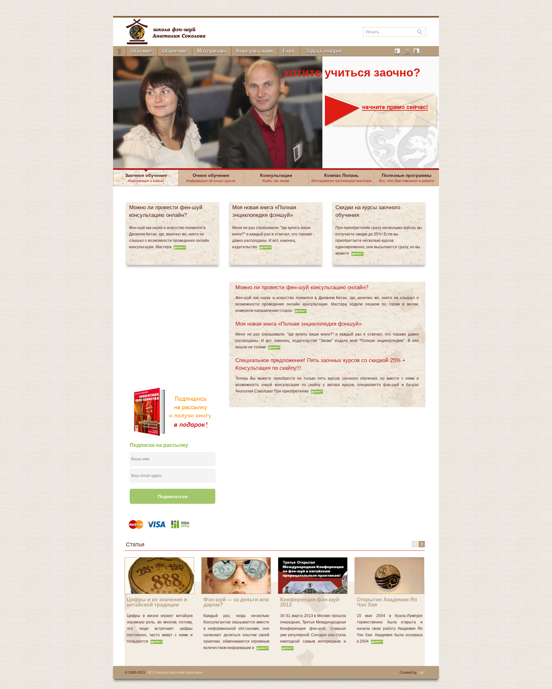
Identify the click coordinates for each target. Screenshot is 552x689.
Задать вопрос (324, 51)
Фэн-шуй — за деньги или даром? (236, 602)
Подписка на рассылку (159, 445)
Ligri (421, 672)
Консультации (254, 51)
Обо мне (141, 51)
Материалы (211, 51)
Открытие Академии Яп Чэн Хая (387, 602)
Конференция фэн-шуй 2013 (309, 602)
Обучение (174, 51)
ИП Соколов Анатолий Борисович (175, 672)
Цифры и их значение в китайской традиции (157, 602)
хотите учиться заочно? (352, 72)
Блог (289, 51)
